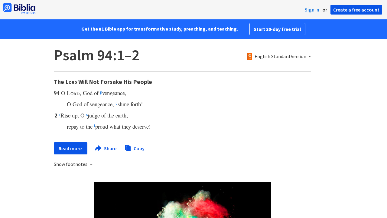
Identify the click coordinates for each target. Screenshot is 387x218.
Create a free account (356, 10)
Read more (71, 148)
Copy (139, 148)
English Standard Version (280, 56)
